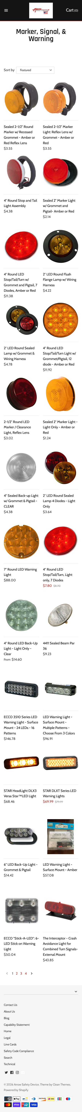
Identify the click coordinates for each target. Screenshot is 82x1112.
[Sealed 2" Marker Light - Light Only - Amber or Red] (60, 393)
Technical (9, 1064)
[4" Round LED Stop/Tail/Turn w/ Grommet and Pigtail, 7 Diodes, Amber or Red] (21, 246)
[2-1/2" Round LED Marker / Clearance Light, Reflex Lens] (21, 393)
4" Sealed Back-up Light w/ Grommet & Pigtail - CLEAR (21, 501)
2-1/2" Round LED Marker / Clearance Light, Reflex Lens (17, 427)
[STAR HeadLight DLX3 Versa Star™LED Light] (21, 762)
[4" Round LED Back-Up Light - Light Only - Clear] (21, 615)
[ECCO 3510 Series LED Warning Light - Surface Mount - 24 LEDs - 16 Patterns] (21, 689)
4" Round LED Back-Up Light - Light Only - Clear (21, 648)
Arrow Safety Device (26, 1084)
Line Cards (10, 1044)
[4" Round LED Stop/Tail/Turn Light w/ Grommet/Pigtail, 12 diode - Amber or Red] (60, 320)
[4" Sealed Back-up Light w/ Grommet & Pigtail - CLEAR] (21, 467)
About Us (9, 1011)
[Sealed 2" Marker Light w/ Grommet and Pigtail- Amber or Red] (60, 172)
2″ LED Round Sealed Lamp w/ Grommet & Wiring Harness (19, 353)
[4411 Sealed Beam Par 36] (60, 615)
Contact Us (10, 1005)
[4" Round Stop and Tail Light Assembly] (21, 172)
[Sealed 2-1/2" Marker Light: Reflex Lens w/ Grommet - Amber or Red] (60, 98)
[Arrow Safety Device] (41, 10)
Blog (6, 1018)
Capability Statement (17, 1024)
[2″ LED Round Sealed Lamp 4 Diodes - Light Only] (60, 467)
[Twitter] (6, 1073)
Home (7, 1031)
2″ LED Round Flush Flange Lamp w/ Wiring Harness (59, 279)
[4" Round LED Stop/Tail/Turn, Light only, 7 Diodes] (60, 541)
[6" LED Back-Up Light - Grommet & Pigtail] (21, 836)
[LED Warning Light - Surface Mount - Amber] (60, 836)
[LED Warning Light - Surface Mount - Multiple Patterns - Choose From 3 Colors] (60, 689)
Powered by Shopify (16, 1090)
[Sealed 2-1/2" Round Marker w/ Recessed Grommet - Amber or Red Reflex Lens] (21, 98)
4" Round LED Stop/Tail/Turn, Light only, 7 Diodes (57, 574)
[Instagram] (17, 1073)
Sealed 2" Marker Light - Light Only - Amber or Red (60, 427)
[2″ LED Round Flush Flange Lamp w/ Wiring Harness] (60, 246)
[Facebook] (11, 1073)
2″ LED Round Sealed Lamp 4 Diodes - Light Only (59, 501)
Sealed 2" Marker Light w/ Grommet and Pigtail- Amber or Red (59, 206)
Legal (7, 1038)
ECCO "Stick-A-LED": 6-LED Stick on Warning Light (21, 943)
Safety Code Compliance (19, 1051)
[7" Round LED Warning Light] (21, 541)
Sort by (9, 70)
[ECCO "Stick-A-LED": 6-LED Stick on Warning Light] (21, 910)
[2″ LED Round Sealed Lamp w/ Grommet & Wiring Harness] (21, 320)
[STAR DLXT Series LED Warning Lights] (60, 762)
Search (8, 1057)
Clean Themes (61, 1084)
